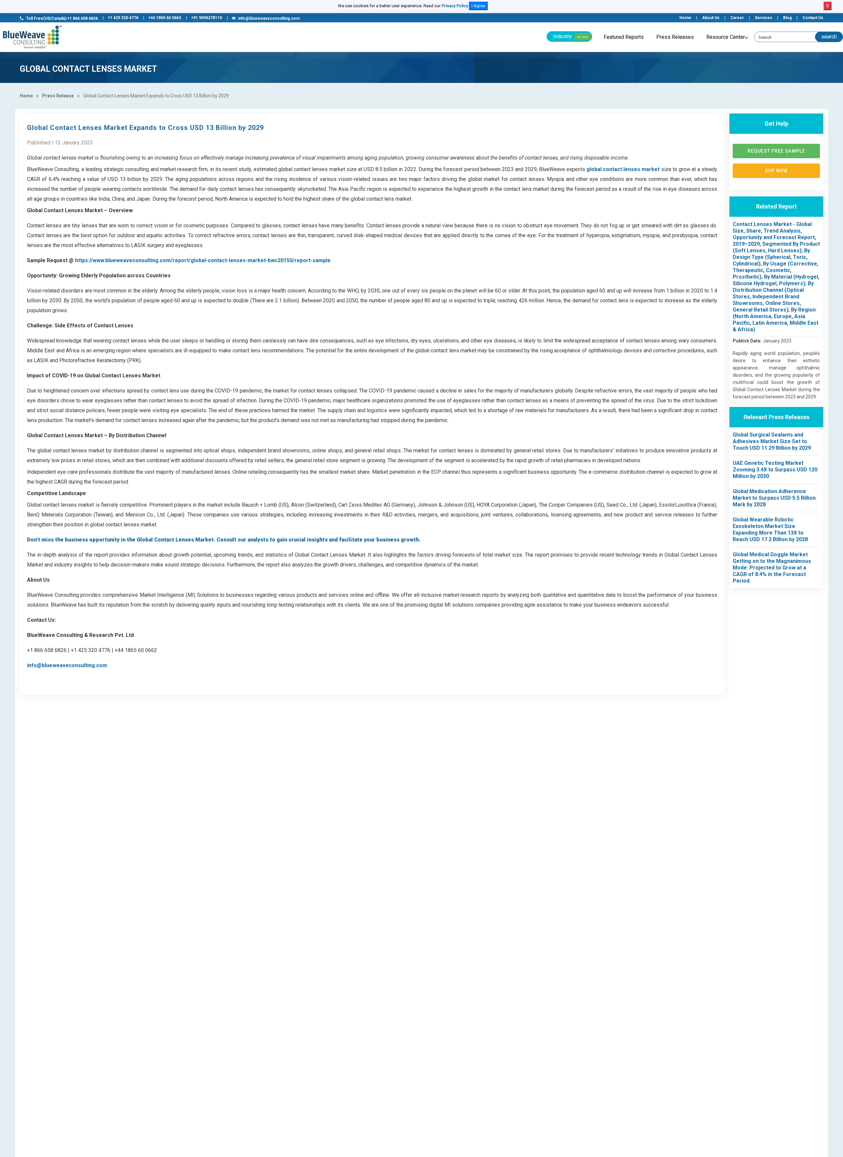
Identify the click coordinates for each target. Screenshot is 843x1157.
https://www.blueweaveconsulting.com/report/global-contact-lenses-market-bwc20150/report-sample (203, 260)
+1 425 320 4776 (123, 17)
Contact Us (812, 17)
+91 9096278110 (206, 17)
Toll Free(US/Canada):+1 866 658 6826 (62, 18)
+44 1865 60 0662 (164, 17)
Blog (787, 17)
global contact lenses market (623, 169)
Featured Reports (624, 37)
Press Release (58, 95)
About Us (711, 17)
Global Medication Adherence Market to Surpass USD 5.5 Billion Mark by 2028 (774, 498)
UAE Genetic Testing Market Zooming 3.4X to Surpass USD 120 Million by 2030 (775, 469)
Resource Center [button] (725, 37)
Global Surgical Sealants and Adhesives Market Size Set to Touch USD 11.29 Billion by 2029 (772, 441)
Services (763, 17)
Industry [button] (570, 36)
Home (685, 17)
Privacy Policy (455, 6)
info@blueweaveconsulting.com (269, 18)
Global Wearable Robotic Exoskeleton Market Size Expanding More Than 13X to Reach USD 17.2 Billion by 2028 (770, 529)
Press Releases (675, 37)
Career (737, 17)
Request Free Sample (776, 151)
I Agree (478, 5)
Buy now (776, 170)
